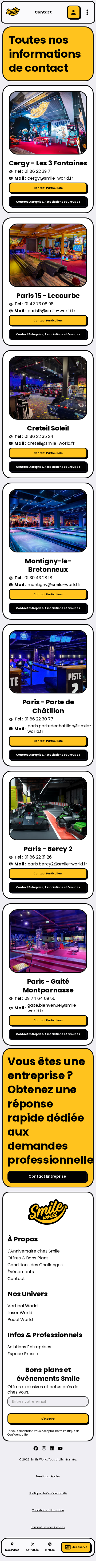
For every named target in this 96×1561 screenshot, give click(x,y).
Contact (16, 1279)
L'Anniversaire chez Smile (33, 1251)
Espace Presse (22, 1354)
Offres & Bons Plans (28, 1258)
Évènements (20, 1272)
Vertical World (22, 1306)
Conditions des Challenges (35, 1265)
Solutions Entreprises (29, 1347)
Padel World (20, 1320)
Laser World (19, 1313)
